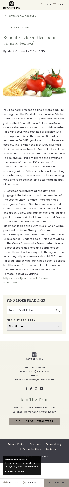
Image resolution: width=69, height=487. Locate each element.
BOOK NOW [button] (56, 482)
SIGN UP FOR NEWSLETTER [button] (34, 422)
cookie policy (31, 466)
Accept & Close (14, 471)
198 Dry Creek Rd (34, 367)
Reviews (51, 449)
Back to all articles (22, 16)
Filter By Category (21, 320)
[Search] (58, 310)
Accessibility (53, 444)
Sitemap (35, 444)
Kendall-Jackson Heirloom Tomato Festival (29, 40)
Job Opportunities (29, 449)
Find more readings (26, 300)
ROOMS (13, 482)
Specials (33, 482)
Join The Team (35, 399)
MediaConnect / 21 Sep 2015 (24, 51)
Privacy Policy (16, 444)
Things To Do (19, 27)
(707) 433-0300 (46, 4)
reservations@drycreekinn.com (34, 379)
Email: (34, 375)
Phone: (24, 371)
